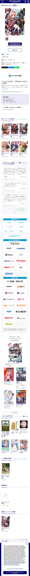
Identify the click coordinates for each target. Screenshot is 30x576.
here (10, 552)
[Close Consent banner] (27, 543)
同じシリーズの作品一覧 (20, 119)
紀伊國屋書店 (21, 222)
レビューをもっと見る (19, 208)
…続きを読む (5, 89)
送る (17, 67)
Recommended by (19, 416)
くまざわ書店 (9, 227)
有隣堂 (21, 231)
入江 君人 (6, 54)
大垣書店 (9, 222)
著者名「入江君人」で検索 (19, 458)
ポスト (5, 67)
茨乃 (7, 56)
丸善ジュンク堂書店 (8, 231)
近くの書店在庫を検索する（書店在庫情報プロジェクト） (15, 236)
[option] (6, 497)
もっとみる (14, 412)
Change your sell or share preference (11, 564)
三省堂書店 (21, 227)
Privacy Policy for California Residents (15, 568)
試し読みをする (16, 44)
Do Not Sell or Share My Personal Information (15, 562)
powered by (17, 210)
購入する (15, 50)
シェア (11, 67)
